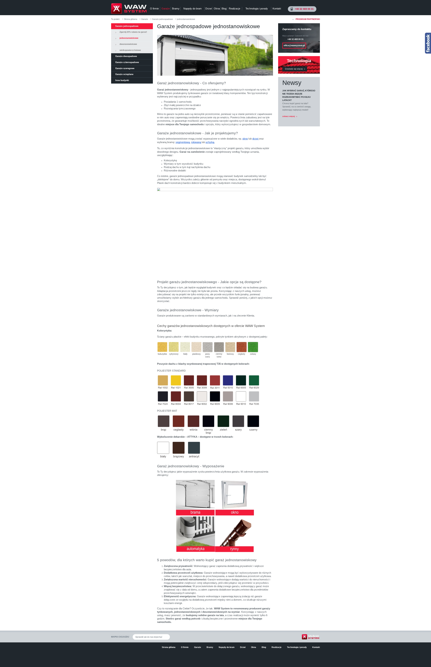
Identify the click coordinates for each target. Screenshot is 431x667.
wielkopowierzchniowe (130, 50)
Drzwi (208, 8)
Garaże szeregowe (124, 68)
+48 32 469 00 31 (304, 9)
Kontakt (277, 8)
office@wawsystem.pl (294, 45)
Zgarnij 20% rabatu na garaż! (133, 32)
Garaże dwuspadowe (126, 56)
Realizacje (234, 8)
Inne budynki (122, 80)
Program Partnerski (308, 19)
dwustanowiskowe (128, 44)
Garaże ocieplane (124, 74)
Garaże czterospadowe (127, 62)
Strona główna (130, 19)
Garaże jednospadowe (162, 19)
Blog (224, 8)
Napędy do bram (192, 8)
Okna (217, 8)
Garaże (165, 8)
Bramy (175, 8)
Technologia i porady (256, 8)
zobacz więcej (288, 116)
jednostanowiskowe (186, 19)
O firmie (154, 8)
